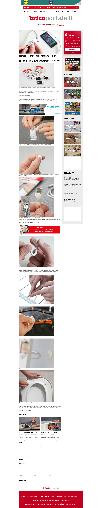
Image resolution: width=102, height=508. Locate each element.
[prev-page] (20, 442)
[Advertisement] (40, 452)
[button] (76, 7)
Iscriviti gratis (72, 49)
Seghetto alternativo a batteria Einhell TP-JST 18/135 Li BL (49, 433)
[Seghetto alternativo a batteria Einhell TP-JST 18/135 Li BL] (51, 424)
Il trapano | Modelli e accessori (72, 138)
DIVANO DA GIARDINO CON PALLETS (70, 193)
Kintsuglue (53, 100)
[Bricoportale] (51, 18)
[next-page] (21, 442)
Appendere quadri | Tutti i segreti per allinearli (72, 82)
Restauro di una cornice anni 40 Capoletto (71, 187)
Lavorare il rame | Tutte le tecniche (72, 94)
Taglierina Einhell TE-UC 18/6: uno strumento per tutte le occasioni (28, 433)
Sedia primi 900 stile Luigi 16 (69, 182)
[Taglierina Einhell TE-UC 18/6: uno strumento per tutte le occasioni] (29, 424)
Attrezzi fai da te (22, 435)
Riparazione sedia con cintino (69, 199)
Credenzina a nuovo (67, 176)
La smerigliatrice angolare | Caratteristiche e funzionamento (72, 126)
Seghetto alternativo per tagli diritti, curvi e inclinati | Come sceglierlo (72, 150)
